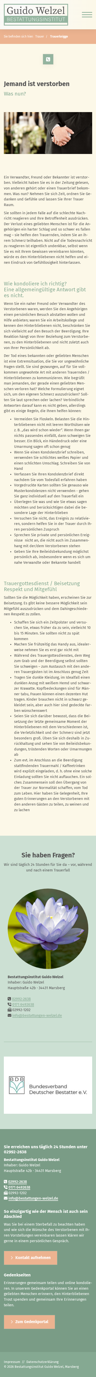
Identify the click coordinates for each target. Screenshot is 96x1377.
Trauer (39, 36)
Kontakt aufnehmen (33, 1257)
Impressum (12, 1362)
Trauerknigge (59, 36)
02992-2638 (21, 999)
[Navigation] (85, 14)
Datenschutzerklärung (42, 1362)
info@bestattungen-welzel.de (37, 1015)
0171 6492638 (23, 1004)
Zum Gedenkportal (31, 1322)
